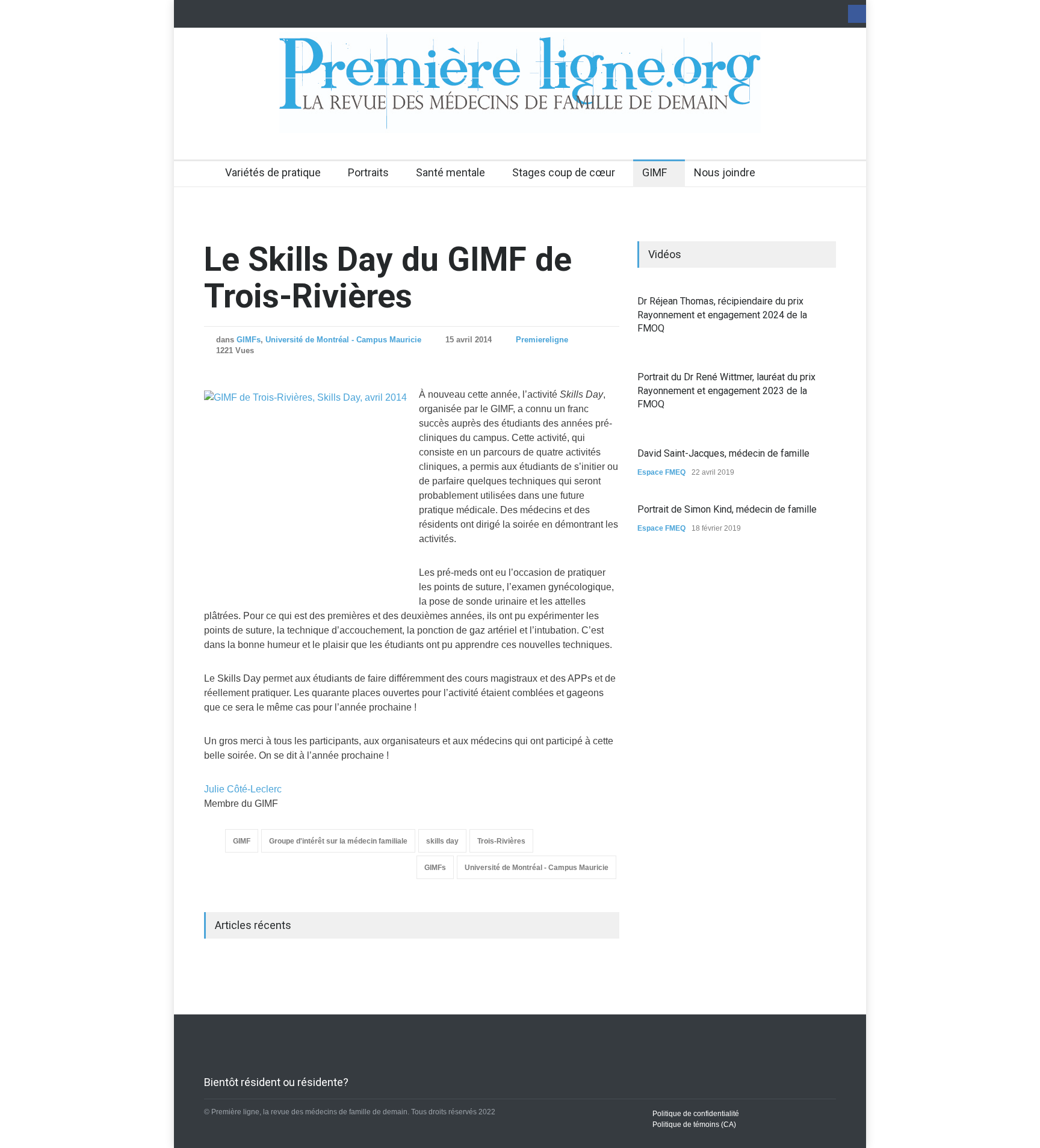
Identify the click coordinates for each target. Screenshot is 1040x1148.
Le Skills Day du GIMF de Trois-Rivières (388, 277)
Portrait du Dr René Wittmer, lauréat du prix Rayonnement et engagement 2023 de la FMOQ (726, 390)
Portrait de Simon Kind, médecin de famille (727, 509)
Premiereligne (542, 339)
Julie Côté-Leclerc (243, 789)
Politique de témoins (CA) (694, 1124)
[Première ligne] (520, 113)
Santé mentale (450, 172)
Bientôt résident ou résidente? (276, 1082)
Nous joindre (724, 172)
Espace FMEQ (661, 472)
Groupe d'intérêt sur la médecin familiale (338, 841)
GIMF (654, 172)
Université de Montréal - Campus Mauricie (343, 339)
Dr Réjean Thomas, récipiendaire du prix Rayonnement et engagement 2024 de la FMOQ (722, 314)
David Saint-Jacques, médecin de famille (723, 453)
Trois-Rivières (501, 841)
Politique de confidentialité (695, 1113)
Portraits (368, 172)
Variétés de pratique (273, 172)
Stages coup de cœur (563, 172)
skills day (442, 841)
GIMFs (249, 339)
